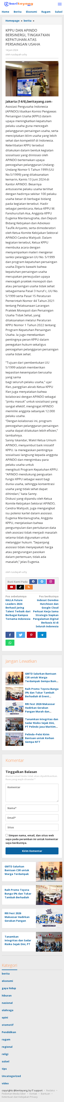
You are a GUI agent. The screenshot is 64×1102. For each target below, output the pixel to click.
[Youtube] (11, 587)
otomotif (8, 1024)
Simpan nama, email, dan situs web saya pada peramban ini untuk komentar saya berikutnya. (32, 839)
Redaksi (50, 1090)
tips (4, 1068)
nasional (7, 1003)
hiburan (7, 995)
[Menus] (59, 4)
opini (5, 1017)
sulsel (5, 1061)
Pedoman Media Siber (14, 1093)
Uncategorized (11, 1076)
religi (5, 1054)
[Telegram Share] (42, 635)
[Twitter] (42, 581)
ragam (6, 1039)
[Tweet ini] (20, 635)
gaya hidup (9, 988)
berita (6, 973)
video (5, 1083)
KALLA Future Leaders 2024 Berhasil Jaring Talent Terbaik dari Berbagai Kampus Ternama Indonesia (18, 608)
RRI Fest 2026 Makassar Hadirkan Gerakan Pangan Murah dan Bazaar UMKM (17, 921)
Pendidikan (9, 1032)
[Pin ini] (31, 635)
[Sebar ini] (10, 635)
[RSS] (29, 587)
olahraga (7, 1010)
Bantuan (45, 1093)
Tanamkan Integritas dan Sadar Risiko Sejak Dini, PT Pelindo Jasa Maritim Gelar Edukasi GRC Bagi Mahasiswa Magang (41, 726)
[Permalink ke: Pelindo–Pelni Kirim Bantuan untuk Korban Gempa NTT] (14, 739)
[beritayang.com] (18, 3)
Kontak (33, 1093)
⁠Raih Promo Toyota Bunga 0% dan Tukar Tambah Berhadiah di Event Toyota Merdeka (18, 897)
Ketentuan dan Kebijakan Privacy (20, 1096)
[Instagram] (51, 581)
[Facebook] (33, 581)
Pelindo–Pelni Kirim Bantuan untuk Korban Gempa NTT (39, 738)
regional (7, 1046)
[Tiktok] (20, 587)
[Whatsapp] (10, 643)
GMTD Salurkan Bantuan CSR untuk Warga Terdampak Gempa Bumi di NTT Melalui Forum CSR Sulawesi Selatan (41, 681)
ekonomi (7, 981)
